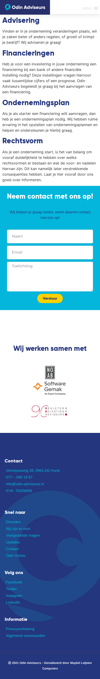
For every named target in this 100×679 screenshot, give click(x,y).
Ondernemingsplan (36, 102)
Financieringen (28, 53)
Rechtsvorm (22, 140)
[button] (87, 8)
